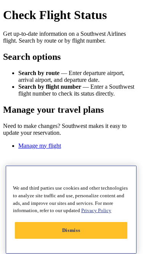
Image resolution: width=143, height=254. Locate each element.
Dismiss (71, 230)
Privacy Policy (96, 210)
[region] (71, 209)
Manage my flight (39, 145)
